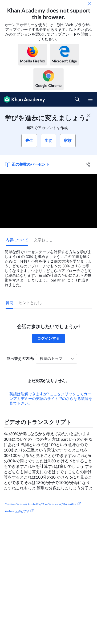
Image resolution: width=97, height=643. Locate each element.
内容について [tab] (17, 240)
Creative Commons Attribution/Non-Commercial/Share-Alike (40, 504)
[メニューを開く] (90, 99)
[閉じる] (89, 4)
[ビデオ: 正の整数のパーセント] (48, 201)
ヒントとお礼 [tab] (30, 303)
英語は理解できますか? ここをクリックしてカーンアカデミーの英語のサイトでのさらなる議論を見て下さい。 (50, 398)
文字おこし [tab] (43, 240)
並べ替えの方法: (20, 359)
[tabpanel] (48, 266)
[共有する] (88, 164)
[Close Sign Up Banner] (88, 115)
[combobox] (56, 358)
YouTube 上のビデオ (17, 511)
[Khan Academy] (22, 99)
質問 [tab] (9, 303)
